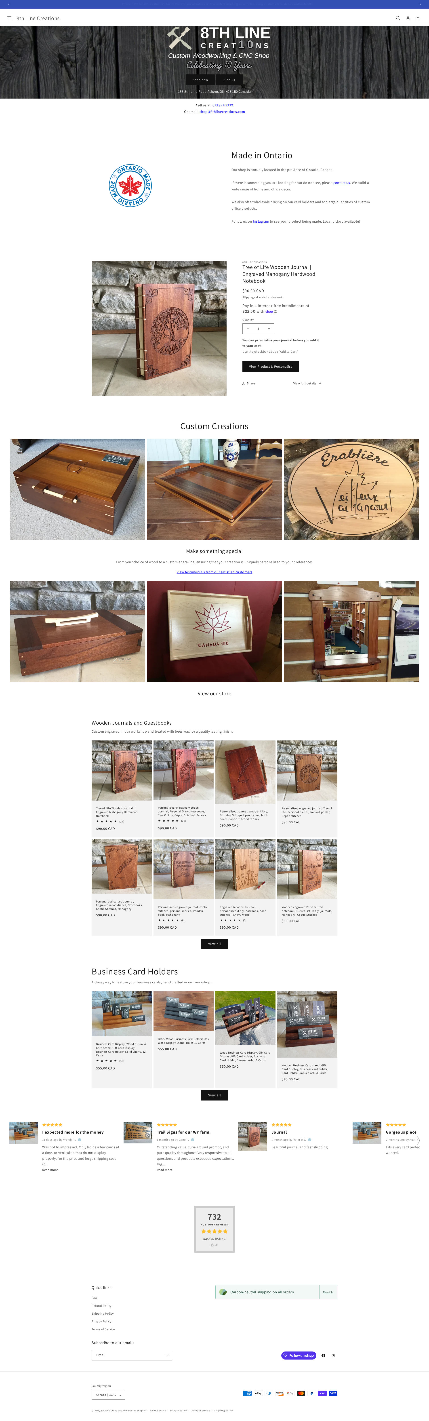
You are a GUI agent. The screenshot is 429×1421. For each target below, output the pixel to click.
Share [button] (251, 383)
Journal (279, 1132)
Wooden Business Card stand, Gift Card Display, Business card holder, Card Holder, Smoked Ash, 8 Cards (305, 1069)
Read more (50, 1170)
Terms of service (200, 1410)
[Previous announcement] (9, 4)
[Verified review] (79, 1140)
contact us (341, 182)
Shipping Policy (103, 1313)
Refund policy (158, 1410)
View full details (304, 383)
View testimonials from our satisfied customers (214, 572)
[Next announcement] (420, 4)
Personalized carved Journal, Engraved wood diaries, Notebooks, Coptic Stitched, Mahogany (119, 905)
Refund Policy (101, 1306)
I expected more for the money (73, 1132)
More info (328, 1292)
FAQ (94, 1298)
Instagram (261, 221)
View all (214, 944)
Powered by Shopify (134, 1410)
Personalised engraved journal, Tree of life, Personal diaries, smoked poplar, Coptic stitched (307, 812)
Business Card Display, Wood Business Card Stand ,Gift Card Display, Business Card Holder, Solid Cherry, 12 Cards (121, 1049)
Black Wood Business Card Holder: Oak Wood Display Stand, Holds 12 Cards (183, 1041)
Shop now (200, 80)
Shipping (248, 297)
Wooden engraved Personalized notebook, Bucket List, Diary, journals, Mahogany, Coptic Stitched (307, 911)
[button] (9, 18)
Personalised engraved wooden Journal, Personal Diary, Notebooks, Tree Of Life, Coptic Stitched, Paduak (182, 811)
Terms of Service (103, 1329)
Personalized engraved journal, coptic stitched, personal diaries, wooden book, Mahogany (183, 911)
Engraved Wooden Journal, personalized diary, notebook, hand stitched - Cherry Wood (243, 911)
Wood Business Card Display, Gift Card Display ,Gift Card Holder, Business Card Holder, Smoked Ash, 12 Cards (245, 1056)
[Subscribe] (167, 1355)
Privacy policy (178, 1410)
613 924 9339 (222, 105)
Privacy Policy (101, 1321)
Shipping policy (223, 1410)
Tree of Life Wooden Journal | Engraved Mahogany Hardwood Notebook (117, 812)
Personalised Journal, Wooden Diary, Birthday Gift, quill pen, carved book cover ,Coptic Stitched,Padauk (244, 815)
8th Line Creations (112, 1410)
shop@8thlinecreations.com (222, 111)
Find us (229, 80)
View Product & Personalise (270, 366)
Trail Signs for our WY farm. (184, 1132)
